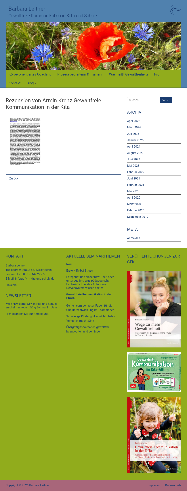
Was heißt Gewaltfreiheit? (128, 74)
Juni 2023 (133, 159)
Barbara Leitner (26, 8)
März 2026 (134, 127)
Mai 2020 (133, 191)
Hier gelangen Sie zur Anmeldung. (27, 314)
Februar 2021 (135, 185)
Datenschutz (173, 485)
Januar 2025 (135, 140)
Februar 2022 (135, 172)
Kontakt (14, 83)
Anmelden (133, 238)
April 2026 (133, 121)
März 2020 (134, 204)
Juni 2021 (133, 178)
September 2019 (137, 217)
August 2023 (135, 153)
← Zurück (12, 178)
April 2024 (133, 146)
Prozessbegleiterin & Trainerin (80, 74)
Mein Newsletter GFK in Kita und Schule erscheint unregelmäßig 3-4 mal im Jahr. (32, 305)
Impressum (155, 485)
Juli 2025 (133, 134)
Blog (30, 83)
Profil (158, 74)
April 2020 (133, 197)
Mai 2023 (133, 165)
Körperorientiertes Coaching (30, 74)
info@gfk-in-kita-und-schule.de (34, 278)
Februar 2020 (135, 210)
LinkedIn (11, 285)
